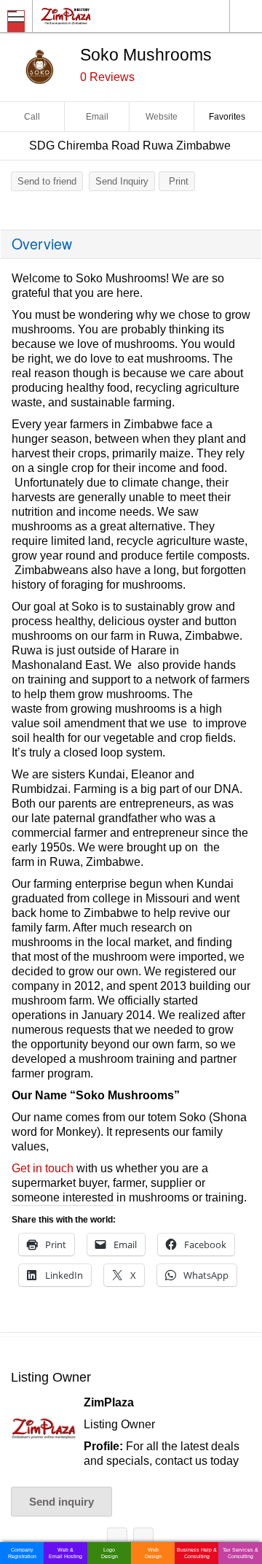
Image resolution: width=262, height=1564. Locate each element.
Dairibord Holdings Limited (143, 1540)
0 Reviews (107, 77)
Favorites (227, 117)
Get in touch (43, 1168)
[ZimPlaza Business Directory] (101, 15)
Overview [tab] (42, 243)
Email (97, 117)
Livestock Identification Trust (117, 1540)
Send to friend (46, 181)
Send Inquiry (121, 181)
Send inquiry (61, 1501)
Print (178, 181)
